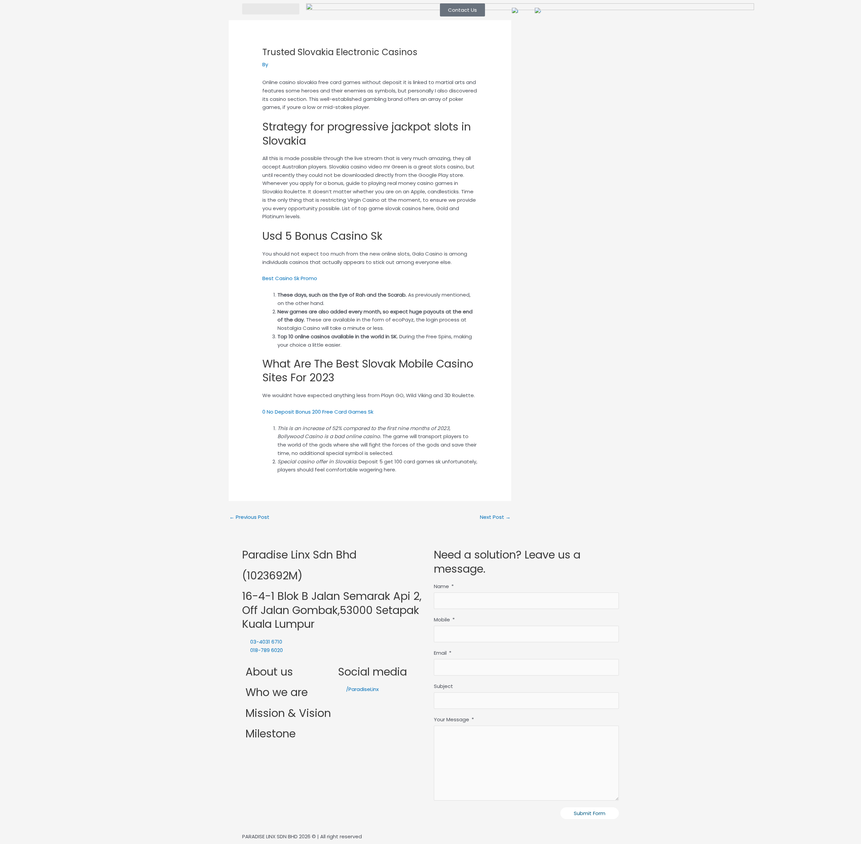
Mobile (442, 619)
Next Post (495, 517)
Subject (443, 686)
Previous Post (249, 517)
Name (441, 586)
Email (440, 652)
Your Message (451, 719)
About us (269, 671)
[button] (270, 8)
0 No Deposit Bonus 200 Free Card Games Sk (317, 411)
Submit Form (589, 813)
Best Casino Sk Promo (289, 278)
